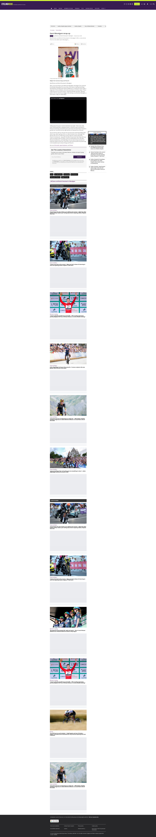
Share (53, 44)
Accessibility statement (55, 828)
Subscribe (137, 4)
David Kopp (66, 174)
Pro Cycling (52, 30)
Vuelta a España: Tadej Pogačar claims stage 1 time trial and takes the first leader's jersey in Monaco (98, 168)
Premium (77, 8)
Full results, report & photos (60, 145)
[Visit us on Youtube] (130, 4)
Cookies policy (95, 826)
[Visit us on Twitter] (126, 4)
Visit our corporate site (93, 817)
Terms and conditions (54, 826)
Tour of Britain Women (89, 26)
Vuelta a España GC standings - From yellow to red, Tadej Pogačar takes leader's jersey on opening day (98, 161)
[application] (68, 110)
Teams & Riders (58, 30)
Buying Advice (89, 8)
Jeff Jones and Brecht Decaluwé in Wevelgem (64, 35)
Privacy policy (80, 826)
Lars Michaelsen (58, 174)
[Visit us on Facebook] (124, 4)
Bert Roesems (74, 174)
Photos (71, 145)
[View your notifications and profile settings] (147, 4)
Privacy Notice (56, 161)
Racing (60, 8)
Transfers (100, 26)
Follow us (77, 44)
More (102, 8)
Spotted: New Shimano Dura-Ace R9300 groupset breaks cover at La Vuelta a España (97, 147)
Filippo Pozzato (65, 177)
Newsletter (84, 44)
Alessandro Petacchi (55, 177)
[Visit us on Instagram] (128, 4)
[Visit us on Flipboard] (132, 4)
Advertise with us (81, 828)
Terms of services (67, 160)
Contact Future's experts (69, 826)
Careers (65, 828)
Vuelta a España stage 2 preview (64, 26)
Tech (82, 8)
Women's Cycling (68, 8)
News (55, 8)
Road (52, 174)
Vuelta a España (78, 26)
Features (97, 8)
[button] (152, 4)
